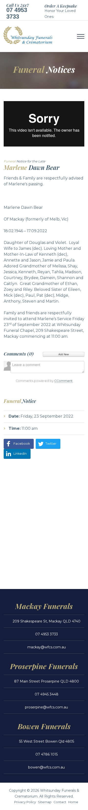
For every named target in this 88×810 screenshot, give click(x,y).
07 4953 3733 (16, 13)
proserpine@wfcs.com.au (46, 707)
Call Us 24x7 (17, 5)
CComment (63, 381)
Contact (60, 802)
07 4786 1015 (46, 754)
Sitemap (45, 802)
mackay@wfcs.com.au (46, 647)
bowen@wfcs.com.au (46, 767)
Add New (63, 354)
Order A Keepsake (60, 6)
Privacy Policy (25, 802)
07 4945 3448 (46, 694)
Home (73, 802)
